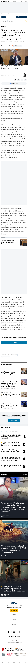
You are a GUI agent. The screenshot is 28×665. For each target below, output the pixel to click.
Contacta (14, 626)
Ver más (25, 474)
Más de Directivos (6, 364)
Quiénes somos (14, 617)
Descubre (4, 474)
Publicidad (14, 624)
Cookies (20, 642)
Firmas (14, 619)
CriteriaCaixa (14, 354)
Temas (14, 622)
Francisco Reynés (6, 357)
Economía (4, 21)
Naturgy (4, 354)
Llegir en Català (18, 45)
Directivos (10, 21)
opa (8, 354)
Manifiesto (14, 614)
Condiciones (15, 642)
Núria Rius (3, 75)
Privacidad (9, 642)
